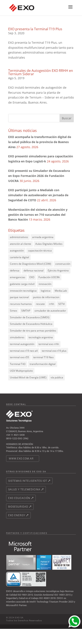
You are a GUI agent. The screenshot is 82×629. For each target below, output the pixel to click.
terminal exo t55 (19, 357)
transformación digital (43, 364)
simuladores (17, 337)
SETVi (61, 304)
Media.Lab (61, 290)
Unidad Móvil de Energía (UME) (28, 377)
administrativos (19, 237)
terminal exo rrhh (48, 344)
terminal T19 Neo (43, 357)
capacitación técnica (40, 250)
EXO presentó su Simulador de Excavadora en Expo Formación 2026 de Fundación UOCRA (39, 176)
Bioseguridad (18, 506)
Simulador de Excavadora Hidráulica (31, 324)
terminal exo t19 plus (54, 351)
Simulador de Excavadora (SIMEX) (29, 317)
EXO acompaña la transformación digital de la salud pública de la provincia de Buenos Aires (39, 142)
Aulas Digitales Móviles (48, 244)
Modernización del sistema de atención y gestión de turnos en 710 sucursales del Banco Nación (37, 215)
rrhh (51, 304)
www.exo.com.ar (21, 458)
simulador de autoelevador (50, 310)
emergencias (17, 277)
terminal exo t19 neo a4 (24, 351)
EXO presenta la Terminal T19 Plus (35, 29)
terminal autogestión (22, 344)
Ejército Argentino (58, 270)
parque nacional (19, 297)
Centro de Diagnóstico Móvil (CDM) (30, 264)
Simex (13, 310)
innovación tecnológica (23, 290)
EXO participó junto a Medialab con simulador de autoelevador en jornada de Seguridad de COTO (38, 195)
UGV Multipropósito (21, 370)
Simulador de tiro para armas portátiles (33, 330)
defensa (14, 270)
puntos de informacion (46, 297)
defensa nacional (34, 270)
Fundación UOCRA (49, 277)
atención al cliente (20, 244)
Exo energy (16, 515)
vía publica (57, 377)
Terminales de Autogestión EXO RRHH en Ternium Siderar (40, 72)
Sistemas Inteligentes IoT (27, 480)
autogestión (17, 250)
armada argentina (42, 237)
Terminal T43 (17, 364)
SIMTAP (25, 310)
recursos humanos (21, 304)
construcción (62, 264)
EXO (31, 277)
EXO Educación (19, 498)
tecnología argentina (41, 337)
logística (45, 290)
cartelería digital (19, 257)
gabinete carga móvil (22, 284)
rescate (40, 304)
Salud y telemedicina (24, 489)
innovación (45, 284)
